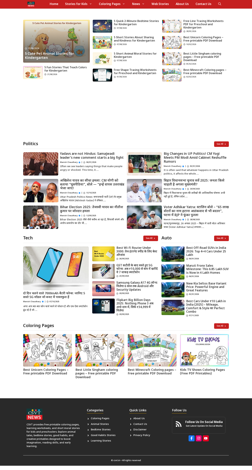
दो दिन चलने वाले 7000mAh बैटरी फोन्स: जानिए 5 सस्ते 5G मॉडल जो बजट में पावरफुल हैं (54, 295)
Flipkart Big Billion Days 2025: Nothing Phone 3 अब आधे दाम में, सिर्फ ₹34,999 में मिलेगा (134, 305)
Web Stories (160, 4)
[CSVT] (31, 4)
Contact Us (203, 4)
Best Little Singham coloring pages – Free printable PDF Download (202, 57)
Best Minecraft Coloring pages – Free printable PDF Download (204, 71)
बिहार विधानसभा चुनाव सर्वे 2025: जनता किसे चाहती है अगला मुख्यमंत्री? (194, 183)
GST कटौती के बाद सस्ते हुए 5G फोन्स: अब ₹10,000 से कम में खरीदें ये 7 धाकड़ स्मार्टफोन (137, 269)
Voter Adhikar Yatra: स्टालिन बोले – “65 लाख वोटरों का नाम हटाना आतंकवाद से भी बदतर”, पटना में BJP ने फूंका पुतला (196, 211)
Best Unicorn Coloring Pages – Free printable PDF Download (203, 39)
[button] (220, 4)
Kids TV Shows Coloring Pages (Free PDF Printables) (202, 372)
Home (54, 4)
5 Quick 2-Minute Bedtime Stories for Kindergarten (136, 23)
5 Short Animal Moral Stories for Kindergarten (135, 55)
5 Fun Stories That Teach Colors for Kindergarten (65, 69)
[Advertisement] (126, 112)
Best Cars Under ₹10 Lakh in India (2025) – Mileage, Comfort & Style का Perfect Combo (206, 307)
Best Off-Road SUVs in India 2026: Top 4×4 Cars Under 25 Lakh (206, 251)
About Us (182, 4)
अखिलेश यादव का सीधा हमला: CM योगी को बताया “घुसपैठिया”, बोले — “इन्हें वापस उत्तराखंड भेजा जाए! (92, 185)
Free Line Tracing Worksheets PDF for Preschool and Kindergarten (203, 25)
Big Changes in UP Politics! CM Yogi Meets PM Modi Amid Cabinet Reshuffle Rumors (195, 158)
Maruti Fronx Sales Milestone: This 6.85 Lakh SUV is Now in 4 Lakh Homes (207, 269)
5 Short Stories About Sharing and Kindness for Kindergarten (134, 39)
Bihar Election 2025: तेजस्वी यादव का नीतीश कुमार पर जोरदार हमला (91, 209)
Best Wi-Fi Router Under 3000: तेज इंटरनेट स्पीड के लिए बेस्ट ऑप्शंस (136, 251)
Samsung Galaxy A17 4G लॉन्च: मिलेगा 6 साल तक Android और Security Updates (137, 286)
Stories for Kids (76, 4)
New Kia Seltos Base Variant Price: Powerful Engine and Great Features (206, 287)
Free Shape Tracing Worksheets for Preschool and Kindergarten (135, 71)
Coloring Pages (110, 4)
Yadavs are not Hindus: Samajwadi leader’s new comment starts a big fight (92, 156)
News (136, 4)
